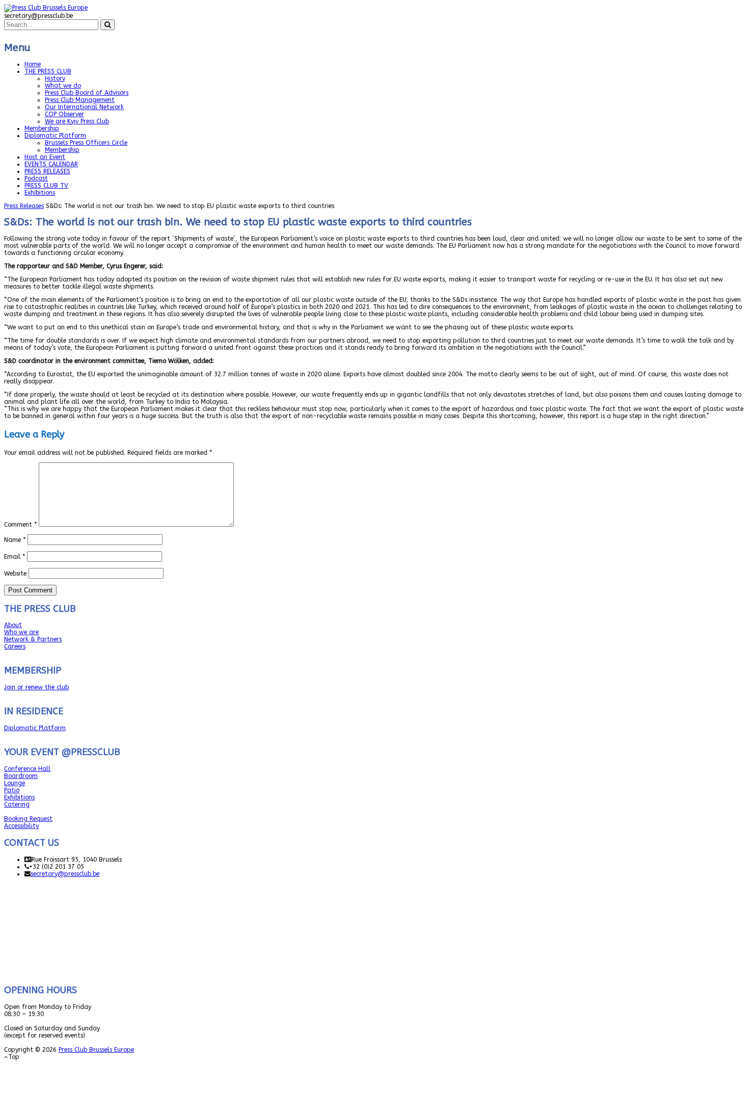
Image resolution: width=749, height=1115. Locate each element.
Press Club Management (80, 99)
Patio (11, 790)
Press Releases (24, 206)
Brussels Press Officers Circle (86, 142)
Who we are (21, 632)
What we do (63, 85)
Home (32, 64)
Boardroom (21, 776)
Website (15, 573)
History (55, 78)
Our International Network (84, 107)
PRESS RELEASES (47, 171)
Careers (14, 646)
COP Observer (64, 114)
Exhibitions (39, 192)
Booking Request (28, 818)
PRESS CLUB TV (46, 185)
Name (14, 539)
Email (14, 556)
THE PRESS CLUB (47, 71)
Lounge (14, 783)
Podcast (36, 178)
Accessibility (21, 825)
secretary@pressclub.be (65, 873)
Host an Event (44, 157)
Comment (20, 524)
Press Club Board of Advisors (86, 92)
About (13, 625)
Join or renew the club (36, 687)
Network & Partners (33, 639)
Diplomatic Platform (55, 135)
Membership (41, 128)
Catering (17, 804)
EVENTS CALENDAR (51, 164)
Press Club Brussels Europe (96, 1049)
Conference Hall (27, 768)
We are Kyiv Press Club (77, 121)
